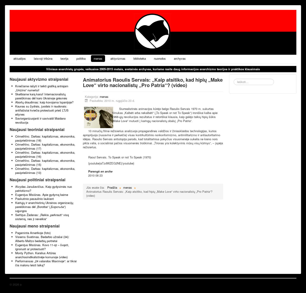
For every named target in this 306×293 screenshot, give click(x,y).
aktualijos (19, 58)
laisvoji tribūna (43, 58)
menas (98, 58)
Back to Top (288, 284)
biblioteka (140, 58)
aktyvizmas (117, 58)
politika (81, 58)
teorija (64, 58)
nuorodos (160, 58)
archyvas (180, 58)
